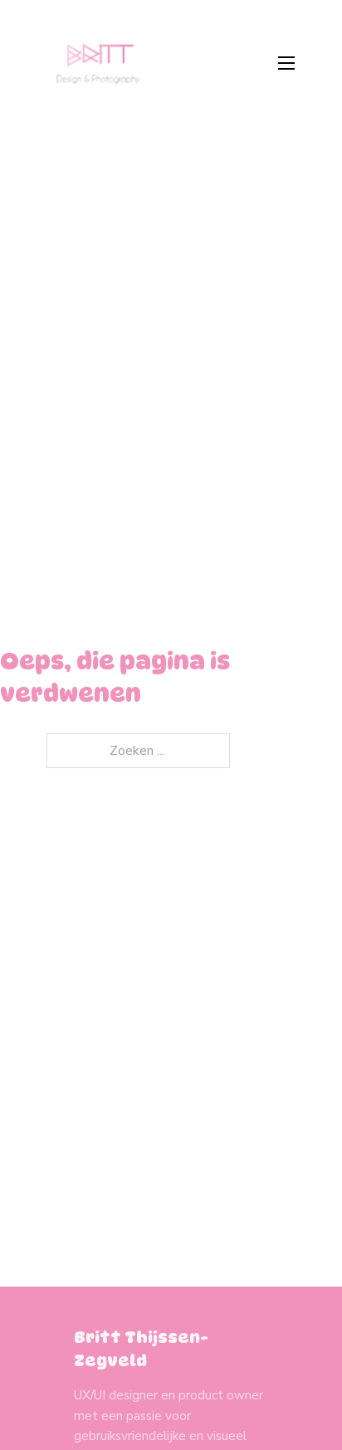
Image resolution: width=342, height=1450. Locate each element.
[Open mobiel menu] (286, 63)
